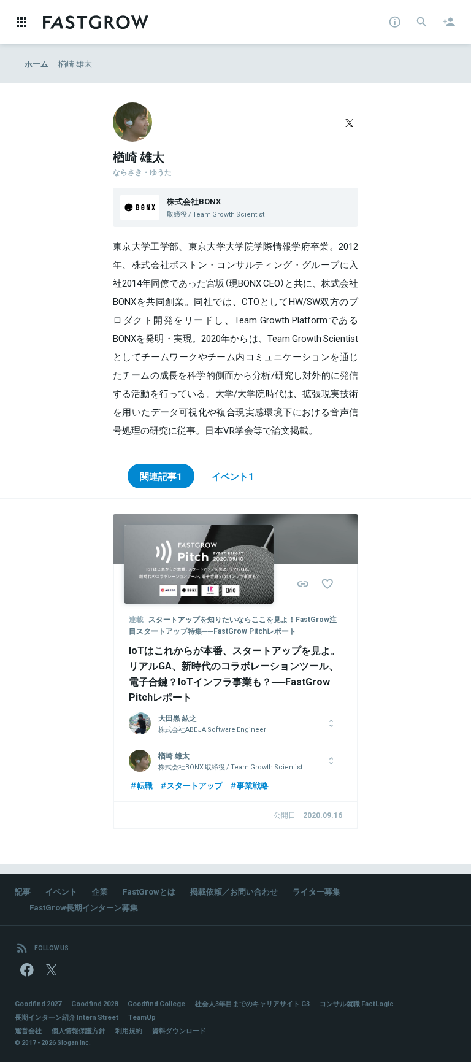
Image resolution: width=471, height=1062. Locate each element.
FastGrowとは (149, 891)
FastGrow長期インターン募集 (83, 907)
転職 (145, 785)
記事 (23, 891)
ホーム (36, 63)
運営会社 (28, 1030)
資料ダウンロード (179, 1030)
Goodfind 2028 (94, 1003)
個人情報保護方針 (78, 1030)
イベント (61, 891)
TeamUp (142, 1017)
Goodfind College (156, 1003)
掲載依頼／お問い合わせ (234, 891)
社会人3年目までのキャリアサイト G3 (252, 1003)
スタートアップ (195, 785)
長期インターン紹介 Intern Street (66, 1017)
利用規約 (128, 1030)
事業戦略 (253, 785)
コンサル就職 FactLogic (357, 1003)
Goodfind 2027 (38, 1003)
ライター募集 (316, 891)
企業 (100, 891)
